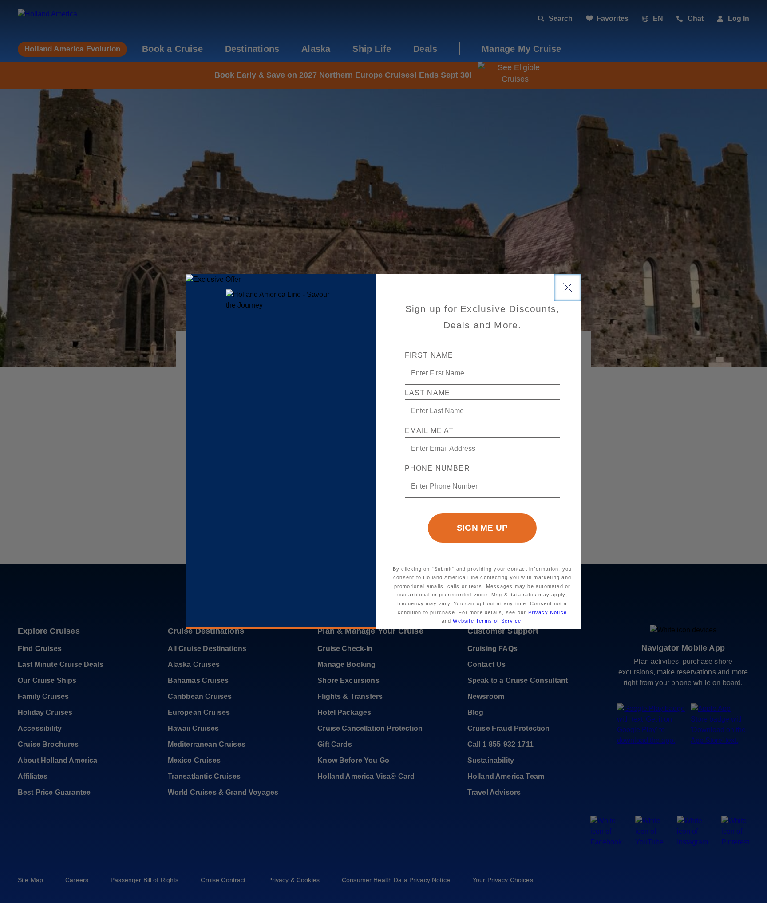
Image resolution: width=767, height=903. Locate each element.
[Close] (567, 287)
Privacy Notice (547, 612)
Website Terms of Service (487, 620)
